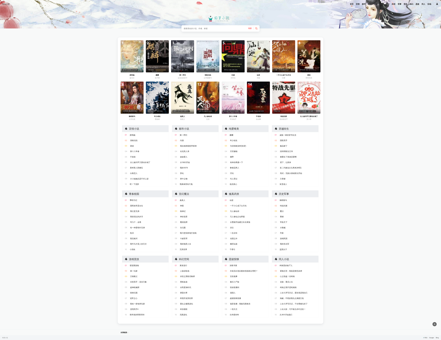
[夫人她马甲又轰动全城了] (308, 98)
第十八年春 (233, 116)
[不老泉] (258, 98)
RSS (426, 338)
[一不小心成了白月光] (283, 56)
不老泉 (258, 116)
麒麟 (157, 75)
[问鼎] (233, 56)
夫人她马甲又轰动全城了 (309, 116)
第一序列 (182, 75)
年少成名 (157, 116)
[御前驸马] (132, 98)
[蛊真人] (182, 98)
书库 (250, 28)
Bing (437, 338)
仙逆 (258, 75)
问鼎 (233, 75)
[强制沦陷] (207, 56)
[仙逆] (258, 56)
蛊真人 (182, 116)
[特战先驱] (283, 98)
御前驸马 (132, 116)
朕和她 (132, 75)
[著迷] (308, 56)
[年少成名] (157, 98)
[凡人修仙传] (207, 98)
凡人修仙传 (208, 116)
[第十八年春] (233, 98)
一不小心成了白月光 (283, 75)
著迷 (309, 75)
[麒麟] (157, 56)
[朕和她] (132, 56)
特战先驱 (283, 116)
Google (431, 338)
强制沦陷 (208, 75)
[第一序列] (182, 56)
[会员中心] (437, 4)
